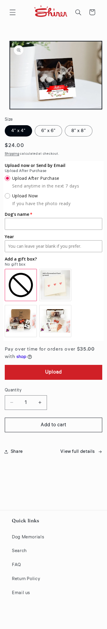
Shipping (12, 153)
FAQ (16, 565)
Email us (21, 593)
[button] (12, 12)
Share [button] (17, 451)
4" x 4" (18, 131)
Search (19, 551)
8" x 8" (78, 131)
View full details (77, 451)
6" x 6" (48, 131)
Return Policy (26, 579)
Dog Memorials (28, 537)
